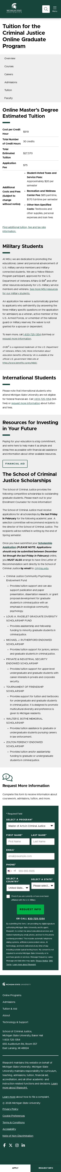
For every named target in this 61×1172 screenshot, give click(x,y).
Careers (8, 74)
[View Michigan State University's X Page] (11, 1145)
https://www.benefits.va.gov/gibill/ (20, 363)
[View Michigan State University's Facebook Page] (4, 1145)
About (6, 1015)
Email (10, 850)
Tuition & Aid (10, 1009)
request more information (17, 339)
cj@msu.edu (41, 568)
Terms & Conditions (14, 1122)
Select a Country (12, 880)
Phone (11, 865)
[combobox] (30, 825)
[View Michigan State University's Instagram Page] (17, 1145)
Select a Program (19, 820)
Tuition (8, 90)
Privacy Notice (42, 961)
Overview (9, 58)
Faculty (8, 98)
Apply (15, 1168)
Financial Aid (15, 464)
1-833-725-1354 (32, 334)
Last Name (39, 835)
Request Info (46, 1168)
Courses (8, 66)
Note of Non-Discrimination (18, 1136)
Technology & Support (15, 1022)
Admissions (10, 82)
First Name (14, 835)
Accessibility (9, 1129)
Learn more (9, 1097)
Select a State (42, 879)
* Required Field (14, 813)
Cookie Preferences (14, 1116)
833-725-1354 (36, 919)
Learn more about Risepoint (24, 964)
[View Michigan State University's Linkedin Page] (23, 1145)
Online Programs (12, 995)
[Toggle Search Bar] (46, 9)
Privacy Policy (10, 1109)
